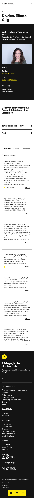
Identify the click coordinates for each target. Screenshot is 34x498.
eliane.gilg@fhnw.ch (9, 80)
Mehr (26, 187)
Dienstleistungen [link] (8, 397)
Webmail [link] (5, 449)
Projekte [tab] (16, 148)
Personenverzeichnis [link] (10, 12)
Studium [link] (5, 393)
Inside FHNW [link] (7, 447)
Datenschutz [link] (5, 483)
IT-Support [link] (6, 445)
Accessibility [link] (5, 487)
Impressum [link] (5, 485)
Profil (4, 133)
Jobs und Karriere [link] (8, 434)
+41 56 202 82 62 (8, 73)
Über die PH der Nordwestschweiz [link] (15, 390)
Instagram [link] (5, 415)
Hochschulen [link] (7, 427)
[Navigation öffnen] (23, 493)
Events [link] (4, 402)
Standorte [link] (5, 429)
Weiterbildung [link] (7, 395)
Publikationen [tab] (6, 148)
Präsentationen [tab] (26, 148)
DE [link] (31, 3)
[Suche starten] (17, 493)
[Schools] (11, 493)
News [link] (4, 404)
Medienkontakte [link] (8, 436)
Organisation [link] (6, 424)
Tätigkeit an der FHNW (13, 126)
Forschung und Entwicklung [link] (12, 400)
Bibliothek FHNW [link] (8, 431)
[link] (8, 3)
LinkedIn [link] (5, 413)
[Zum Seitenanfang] (4, 356)
